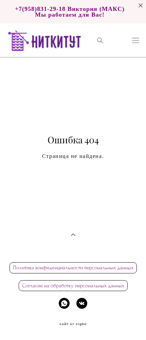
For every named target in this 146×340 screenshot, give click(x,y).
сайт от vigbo (73, 324)
